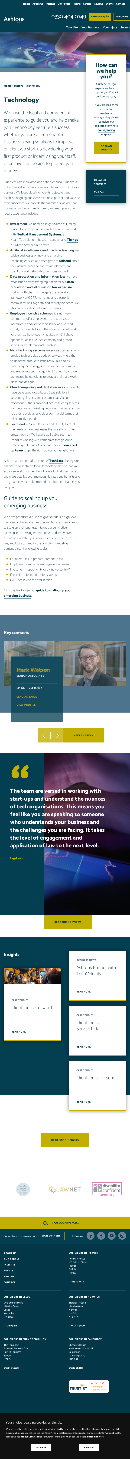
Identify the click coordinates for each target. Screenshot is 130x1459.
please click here (95, 1437)
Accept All (41, 1447)
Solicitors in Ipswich (83, 1253)
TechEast (56, 460)
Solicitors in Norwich (84, 1297)
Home (26, 4)
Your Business (90, 27)
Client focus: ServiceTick (87, 1026)
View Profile (26, 705)
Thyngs (72, 239)
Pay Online (122, 17)
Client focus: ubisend (95, 1078)
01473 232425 (76, 1281)
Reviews (98, 4)
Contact (120, 4)
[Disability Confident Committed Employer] (65, 1189)
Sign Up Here (51, 1236)
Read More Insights (65, 1140)
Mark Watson (33, 670)
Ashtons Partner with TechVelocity (96, 971)
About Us (37, 4)
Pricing (77, 4)
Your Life (72, 27)
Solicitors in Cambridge (85, 1339)
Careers (87, 4)
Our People (64, 4)
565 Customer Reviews (98, 1390)
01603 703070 (77, 1326)
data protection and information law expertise (42, 284)
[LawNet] (23, 1189)
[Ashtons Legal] (14, 19)
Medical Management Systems (39, 234)
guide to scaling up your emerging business (38, 593)
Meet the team (84, 736)
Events (110, 4)
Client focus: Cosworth (32, 1008)
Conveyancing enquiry (106, 132)
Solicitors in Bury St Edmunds (25, 1339)
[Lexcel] (107, 1189)
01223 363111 (76, 1368)
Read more (18, 1032)
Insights (50, 4)
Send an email (26, 697)
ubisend (65, 261)
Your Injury (110, 27)
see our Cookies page (31, 1437)
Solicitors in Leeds (17, 1297)
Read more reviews (67, 922)
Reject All (89, 1447)
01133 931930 (11, 1326)
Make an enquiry (100, 16)
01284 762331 (11, 1368)
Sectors (125, 27)
